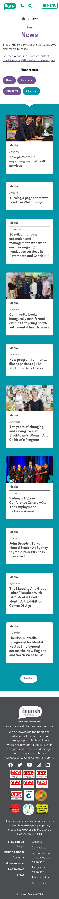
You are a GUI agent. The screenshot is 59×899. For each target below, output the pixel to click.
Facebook (11, 765)
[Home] (23, 19)
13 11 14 (37, 834)
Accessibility (40, 883)
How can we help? (16, 844)
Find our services (13, 863)
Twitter (20, 765)
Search (28, 5)
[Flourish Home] (29, 711)
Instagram (39, 765)
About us (18, 857)
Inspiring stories (13, 851)
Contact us (39, 847)
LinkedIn (48, 765)
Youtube (30, 765)
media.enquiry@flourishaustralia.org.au (29, 60)
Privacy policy (41, 877)
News (20, 874)
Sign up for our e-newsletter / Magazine (41, 857)
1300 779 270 (22, 5)
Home (9, 6)
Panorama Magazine (38, 869)
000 (25, 829)
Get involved (16, 869)
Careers (37, 841)
